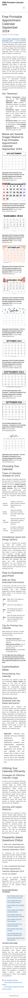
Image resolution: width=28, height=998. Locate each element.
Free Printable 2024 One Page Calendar (14, 920)
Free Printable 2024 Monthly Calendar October (15, 911)
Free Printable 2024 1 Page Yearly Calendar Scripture (15, 896)
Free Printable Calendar (11, 980)
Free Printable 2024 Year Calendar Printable (14, 925)
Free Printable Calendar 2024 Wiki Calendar (15, 939)
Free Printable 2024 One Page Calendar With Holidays (15, 915)
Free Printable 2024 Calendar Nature (15, 906)
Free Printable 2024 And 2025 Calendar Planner (14, 901)
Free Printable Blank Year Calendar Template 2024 (14, 934)
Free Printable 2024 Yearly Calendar (15, 929)
